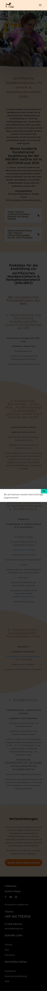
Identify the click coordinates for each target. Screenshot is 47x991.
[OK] (44, 491)
